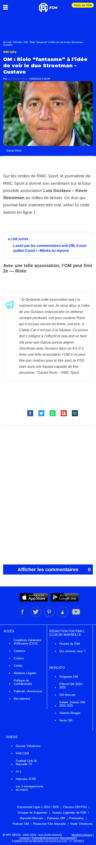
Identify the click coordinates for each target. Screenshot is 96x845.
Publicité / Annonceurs (28, 691)
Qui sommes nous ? (72, 651)
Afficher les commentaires (54, 569)
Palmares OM (56, 818)
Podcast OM (21, 823)
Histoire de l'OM (69, 643)
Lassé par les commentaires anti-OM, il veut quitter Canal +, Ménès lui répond (49, 248)
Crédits (18, 665)
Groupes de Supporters (33, 812)
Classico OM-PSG (75, 807)
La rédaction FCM (17, 78)
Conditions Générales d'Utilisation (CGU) (27, 641)
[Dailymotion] (63, 616)
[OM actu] (48, 5)
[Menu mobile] (6, 7)
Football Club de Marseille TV (26, 762)
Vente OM (65, 720)
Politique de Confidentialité (23, 682)
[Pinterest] (49, 616)
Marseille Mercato (31, 818)
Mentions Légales (25, 673)
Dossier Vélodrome (28, 746)
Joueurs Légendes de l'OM (69, 812)
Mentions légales (82, 834)
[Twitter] (36, 616)
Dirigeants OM (68, 676)
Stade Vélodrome (81, 823)
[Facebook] (22, 616)
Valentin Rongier (69, 713)
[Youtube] (76, 616)
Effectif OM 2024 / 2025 (71, 685)
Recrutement (22, 698)
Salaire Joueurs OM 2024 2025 (72, 704)
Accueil (7, 42)
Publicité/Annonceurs (45, 838)
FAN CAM (22, 753)
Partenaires (76, 818)
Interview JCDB (26, 779)
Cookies (19, 658)
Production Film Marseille (49, 823)
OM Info (17, 42)
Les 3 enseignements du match (30, 788)
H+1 (18, 771)
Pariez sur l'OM (83, 5)
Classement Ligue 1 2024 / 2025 (38, 807)
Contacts (19, 651)
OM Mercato (67, 695)
